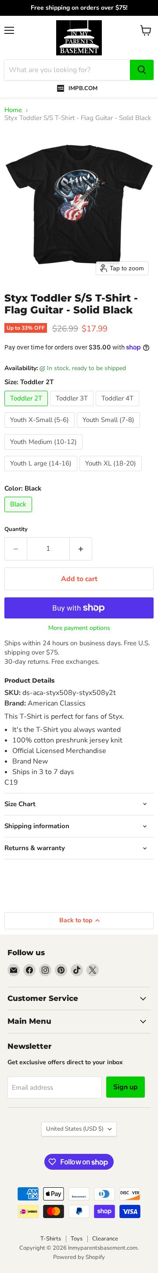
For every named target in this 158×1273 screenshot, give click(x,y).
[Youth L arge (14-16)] (41, 473)
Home (13, 110)
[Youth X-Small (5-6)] (40, 430)
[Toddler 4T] (118, 408)
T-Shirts (50, 1239)
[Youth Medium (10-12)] (44, 451)
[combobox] (67, 70)
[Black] (19, 514)
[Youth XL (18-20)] (111, 473)
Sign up (125, 1087)
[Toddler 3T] (73, 408)
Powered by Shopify (79, 1257)
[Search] (142, 70)
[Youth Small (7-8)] (109, 430)
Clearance (105, 1239)
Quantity (16, 529)
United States (75, 1129)
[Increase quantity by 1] (81, 548)
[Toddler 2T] (27, 408)
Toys (77, 1239)
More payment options (79, 628)
